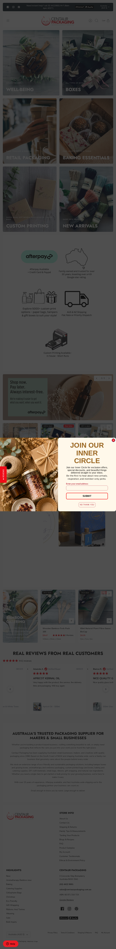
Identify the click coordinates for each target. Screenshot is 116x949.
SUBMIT (87, 496)
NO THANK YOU (87, 505)
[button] (3, 474)
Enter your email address (77, 484)
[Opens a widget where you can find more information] (10, 944)
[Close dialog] (113, 440)
